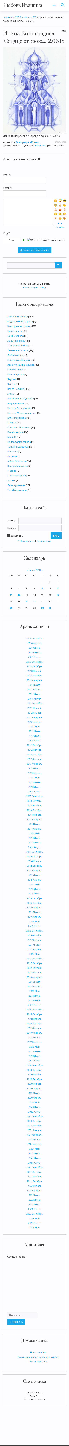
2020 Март (34, 1093)
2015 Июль (34, 893)
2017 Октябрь (34, 963)
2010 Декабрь (34, 675)
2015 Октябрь (34, 898)
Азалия (11, 480)
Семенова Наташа (17, 350)
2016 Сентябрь (34, 930)
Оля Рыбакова (15, 335)
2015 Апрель (34, 879)
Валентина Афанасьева (20, 364)
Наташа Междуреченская (22, 412)
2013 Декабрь (34, 810)
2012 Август (34, 740)
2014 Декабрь (34, 865)
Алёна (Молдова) (16, 461)
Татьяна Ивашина (17, 345)
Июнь (27, 17)
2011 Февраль (34, 680)
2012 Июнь (35, 731)
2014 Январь (35, 814)
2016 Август (34, 926)
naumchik (40, 145)
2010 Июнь (35, 647)
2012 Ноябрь (35, 749)
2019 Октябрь (34, 1069)
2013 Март (34, 768)
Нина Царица (14, 331)
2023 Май (34, 1218)
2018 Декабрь (34, 1023)
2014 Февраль (34, 819)
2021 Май (34, 1148)
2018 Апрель (34, 986)
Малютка (12, 451)
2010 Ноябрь (35, 671)
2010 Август (34, 657)
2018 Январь (35, 972)
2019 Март (34, 1037)
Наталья (12, 456)
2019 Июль (34, 1056)
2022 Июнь (35, 1199)
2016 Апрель (34, 916)
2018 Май (34, 991)
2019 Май (34, 1046)
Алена (10, 393)
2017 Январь (35, 940)
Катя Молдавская (17, 490)
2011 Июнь (35, 694)
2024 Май (34, 1227)
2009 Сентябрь (34, 638)
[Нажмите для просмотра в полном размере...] (34, 90)
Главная (8, 17)
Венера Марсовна (17, 465)
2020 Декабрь (34, 1125)
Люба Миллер (15, 355)
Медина (11, 422)
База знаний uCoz (38, 1361)
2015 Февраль (34, 870)
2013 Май (34, 777)
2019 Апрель (34, 1042)
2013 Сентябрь (34, 796)
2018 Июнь (35, 995)
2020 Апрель (34, 1097)
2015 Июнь (35, 889)
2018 (18, 17)
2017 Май (34, 953)
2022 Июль (34, 1204)
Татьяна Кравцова (18, 446)
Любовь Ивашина (23, 5)
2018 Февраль (34, 977)
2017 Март (34, 944)
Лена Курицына (16, 485)
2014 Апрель (34, 828)
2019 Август (34, 1060)
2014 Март (34, 824)
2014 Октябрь (34, 856)
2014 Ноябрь (35, 861)
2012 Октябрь (34, 745)
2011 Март (34, 684)
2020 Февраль (34, 1088)
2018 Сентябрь (34, 1009)
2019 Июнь (35, 1051)
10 (58, 588)
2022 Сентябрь (34, 1213)
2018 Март (34, 981)
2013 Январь (35, 759)
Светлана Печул (16, 475)
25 (11, 608)
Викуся (11, 384)
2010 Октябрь (34, 666)
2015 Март (34, 875)
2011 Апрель (34, 689)
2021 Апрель (34, 1144)
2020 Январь (35, 1083)
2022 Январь (35, 1185)
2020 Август (34, 1111)
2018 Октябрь (34, 1014)
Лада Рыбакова (16, 340)
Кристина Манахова (18, 427)
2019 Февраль (34, 1032)
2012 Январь (35, 712)
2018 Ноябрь (35, 1018)
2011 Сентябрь (34, 703)
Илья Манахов (15, 432)
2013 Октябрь (34, 800)
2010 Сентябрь (34, 661)
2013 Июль (34, 786)
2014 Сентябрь (34, 851)
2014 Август (34, 847)
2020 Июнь (35, 1107)
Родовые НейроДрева (20, 321)
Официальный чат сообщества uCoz (38, 1357)
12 (19, 594)
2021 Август (34, 1162)
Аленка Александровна (20, 398)
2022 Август (34, 1209)
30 (50, 608)
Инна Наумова (15, 374)
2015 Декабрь (34, 902)
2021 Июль (34, 1158)
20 (26, 601)
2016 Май (34, 921)
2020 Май (34, 1102)
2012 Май (34, 726)
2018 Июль (34, 1000)
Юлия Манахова (16, 417)
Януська (12, 379)
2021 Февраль (34, 1134)
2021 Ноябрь (35, 1176)
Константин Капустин (19, 360)
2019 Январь (35, 1028)
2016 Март (34, 912)
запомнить (17, 535)
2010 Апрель (34, 643)
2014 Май (34, 833)
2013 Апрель (34, 773)
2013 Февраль (34, 763)
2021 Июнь (35, 1153)
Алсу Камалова (15, 403)
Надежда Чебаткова (19, 441)
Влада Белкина (15, 388)
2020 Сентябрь (34, 1116)
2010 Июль (34, 652)
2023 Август (34, 1223)
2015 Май (34, 884)
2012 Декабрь (34, 754)
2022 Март (34, 1195)
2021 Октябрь (34, 1172)
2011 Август (34, 698)
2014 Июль (34, 842)
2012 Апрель (34, 722)
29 (42, 608)
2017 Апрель (34, 949)
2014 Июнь (35, 838)
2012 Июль (34, 735)
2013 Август (34, 791)
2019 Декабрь (34, 1079)
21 (34, 601)
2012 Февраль (34, 717)
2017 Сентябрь (34, 958)
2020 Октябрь (34, 1121)
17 (58, 594)
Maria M (11, 437)
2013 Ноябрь (35, 805)
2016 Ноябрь (35, 935)
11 (11, 594)
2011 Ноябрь (35, 708)
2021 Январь (35, 1130)
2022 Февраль (34, 1190)
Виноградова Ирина (18, 326)
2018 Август (34, 1005)
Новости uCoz (38, 1352)
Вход (43, 287)
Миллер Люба (15, 369)
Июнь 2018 (35, 570)
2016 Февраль (34, 907)
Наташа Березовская (19, 408)
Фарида (11, 470)
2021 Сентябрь (34, 1167)
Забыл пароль (26, 541)
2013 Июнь (35, 782)
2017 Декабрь (34, 967)
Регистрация (30, 287)
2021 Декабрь (34, 1181)
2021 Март (34, 1139)
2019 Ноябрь (35, 1074)
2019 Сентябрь (34, 1065)
